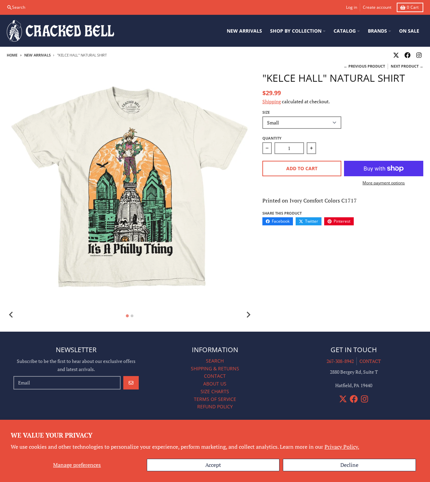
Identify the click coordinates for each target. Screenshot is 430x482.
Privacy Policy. (342, 446)
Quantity (272, 138)
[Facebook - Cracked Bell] (407, 55)
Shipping (271, 101)
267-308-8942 (340, 361)
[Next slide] (248, 315)
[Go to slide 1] (127, 315)
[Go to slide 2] (132, 315)
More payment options (383, 183)
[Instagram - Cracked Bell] (419, 55)
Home (12, 55)
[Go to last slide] (11, 315)
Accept (213, 465)
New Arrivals (37, 55)
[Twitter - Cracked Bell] (396, 55)
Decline (349, 465)
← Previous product (364, 66)
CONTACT (370, 361)
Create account (377, 7)
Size (266, 112)
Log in (351, 7)
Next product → (407, 66)
